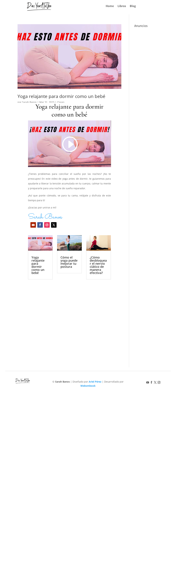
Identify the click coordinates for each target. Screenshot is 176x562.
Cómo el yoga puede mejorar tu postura (69, 262)
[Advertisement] (69, 317)
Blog (133, 6)
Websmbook (88, 385)
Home (110, 6)
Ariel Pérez (95, 381)
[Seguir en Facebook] (40, 225)
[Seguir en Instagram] (47, 225)
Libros (122, 6)
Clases (60, 102)
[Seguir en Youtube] (33, 225)
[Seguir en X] (54, 225)
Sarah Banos (29, 102)
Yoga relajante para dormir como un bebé (61, 96)
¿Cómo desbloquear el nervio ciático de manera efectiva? (98, 265)
